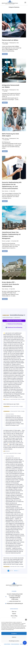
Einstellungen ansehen (14, 640)
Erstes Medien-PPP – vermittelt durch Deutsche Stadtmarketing (10, 284)
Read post (5, 54)
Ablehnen (14, 637)
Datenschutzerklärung (15, 644)
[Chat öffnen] (25, 643)
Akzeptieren (14, 633)
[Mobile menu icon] (25, 2)
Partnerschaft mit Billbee (10, 40)
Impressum (22, 644)
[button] (26, 619)
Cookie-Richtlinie (7, 644)
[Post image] (14, 25)
